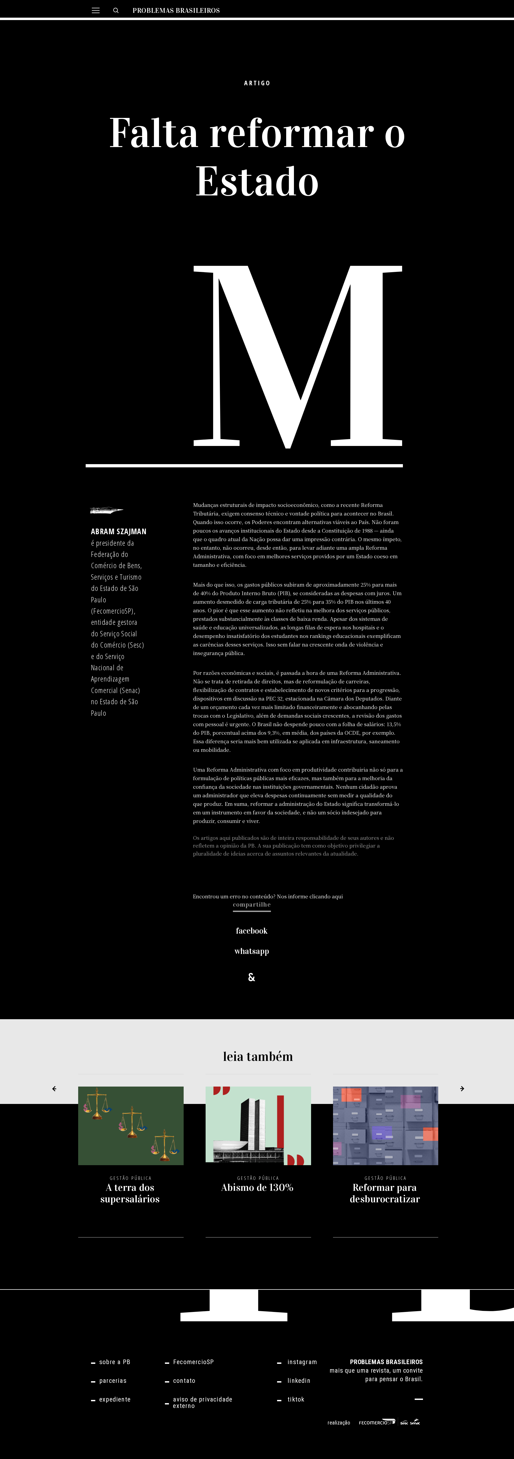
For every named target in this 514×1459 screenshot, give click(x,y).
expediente (115, 1399)
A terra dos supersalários (130, 1193)
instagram (302, 1362)
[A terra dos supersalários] (131, 1130)
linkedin (299, 1380)
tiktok (296, 1399)
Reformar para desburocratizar (385, 1193)
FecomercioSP (193, 1362)
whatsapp (252, 951)
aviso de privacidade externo (202, 1402)
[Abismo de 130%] (258, 1130)
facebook (252, 931)
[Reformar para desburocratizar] (386, 1130)
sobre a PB (114, 1362)
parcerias (113, 1380)
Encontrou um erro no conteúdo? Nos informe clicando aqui (268, 896)
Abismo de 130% (257, 1187)
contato (184, 1380)
